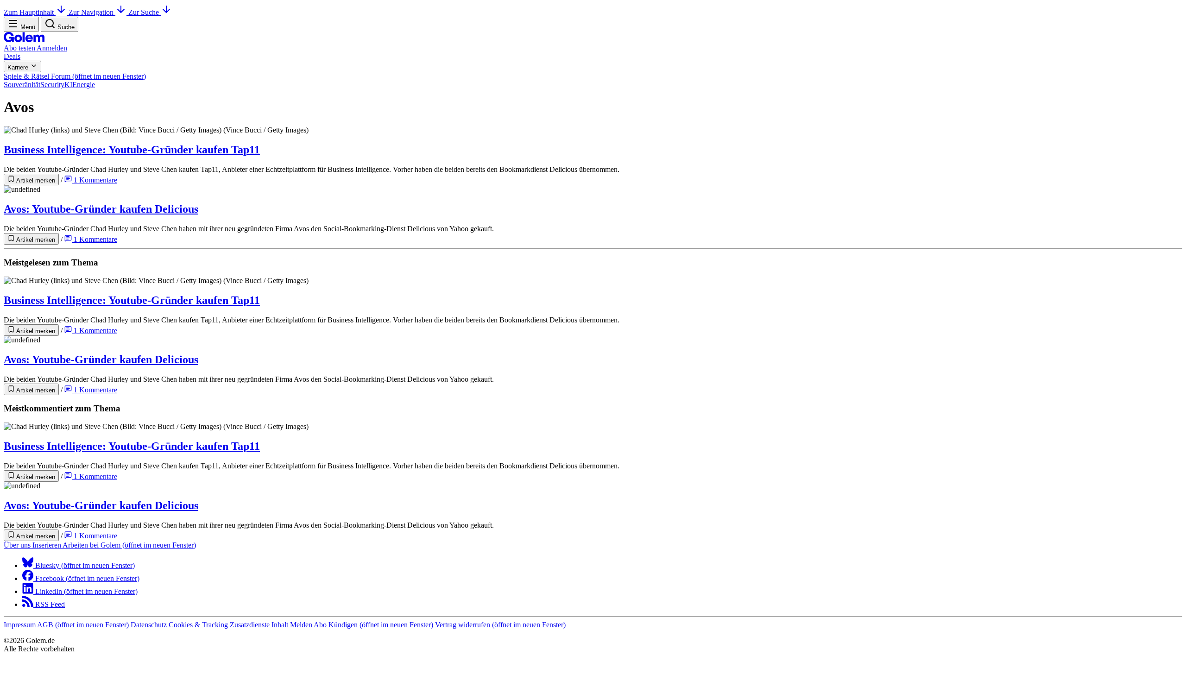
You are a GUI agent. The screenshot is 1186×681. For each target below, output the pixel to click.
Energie (83, 84)
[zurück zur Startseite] (24, 40)
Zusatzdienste (250, 625)
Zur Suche (144, 12)
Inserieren (47, 545)
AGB (83, 625)
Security (52, 84)
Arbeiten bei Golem (129, 545)
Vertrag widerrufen (500, 625)
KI (68, 84)
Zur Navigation (92, 12)
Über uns (18, 545)
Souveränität (22, 84)
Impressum (20, 625)
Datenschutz (150, 625)
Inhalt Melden (292, 625)
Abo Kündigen (373, 625)
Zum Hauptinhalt (30, 12)
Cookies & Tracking (199, 625)
